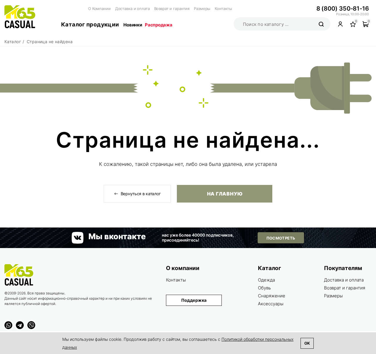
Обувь (264, 288)
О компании (182, 268)
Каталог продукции (90, 24)
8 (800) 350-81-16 (342, 8)
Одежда (266, 280)
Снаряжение (271, 296)
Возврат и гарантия (172, 8)
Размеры (202, 8)
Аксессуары (270, 303)
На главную (224, 194)
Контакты (223, 8)
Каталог (269, 268)
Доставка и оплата (132, 8)
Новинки (132, 25)
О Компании (99, 8)
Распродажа (158, 25)
